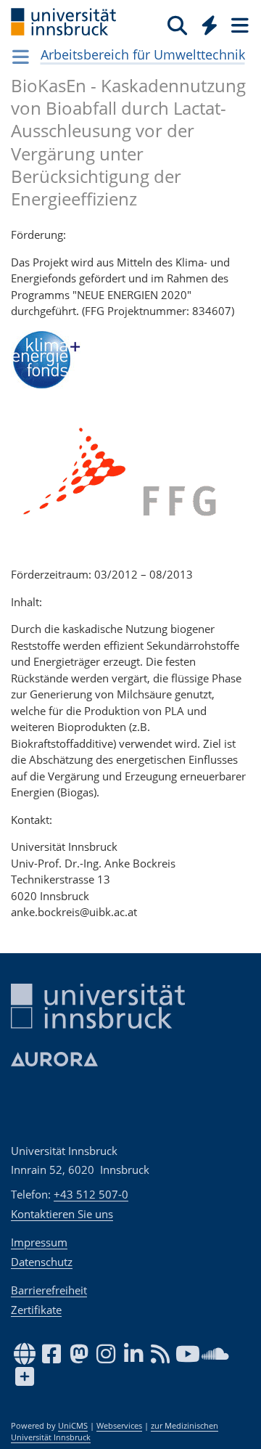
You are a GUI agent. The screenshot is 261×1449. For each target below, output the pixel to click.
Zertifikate (36, 1309)
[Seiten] (238, 24)
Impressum (39, 1242)
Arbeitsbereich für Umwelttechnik (143, 54)
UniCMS (73, 1426)
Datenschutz (41, 1261)
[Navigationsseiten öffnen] (20, 56)
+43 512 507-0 (91, 1194)
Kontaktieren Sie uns (62, 1214)
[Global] (205, 22)
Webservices (119, 1426)
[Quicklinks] (210, 24)
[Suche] (177, 24)
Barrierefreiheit (49, 1290)
